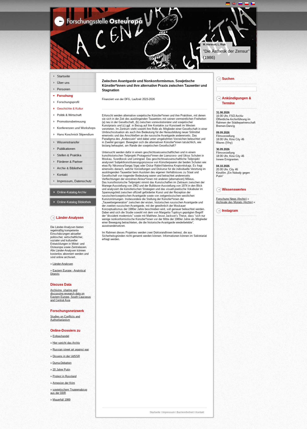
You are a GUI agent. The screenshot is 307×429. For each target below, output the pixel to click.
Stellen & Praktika (69, 155)
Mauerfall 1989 (61, 399)
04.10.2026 (223, 166)
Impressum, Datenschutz (74, 181)
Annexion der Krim (64, 382)
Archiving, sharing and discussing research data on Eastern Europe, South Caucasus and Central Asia (70, 295)
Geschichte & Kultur (70, 108)
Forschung (65, 95)
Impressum (168, 412)
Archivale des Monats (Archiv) (234, 202)
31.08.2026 (223, 112)
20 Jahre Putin (61, 369)
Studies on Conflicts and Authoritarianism (65, 318)
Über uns (63, 82)
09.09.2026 (223, 132)
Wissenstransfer (68, 142)
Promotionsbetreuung (71, 121)
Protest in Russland (64, 376)
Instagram (230, 210)
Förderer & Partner (69, 161)
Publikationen (66, 148)
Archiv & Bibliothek (70, 168)
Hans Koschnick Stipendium (75, 134)
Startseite (63, 76)
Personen (63, 89)
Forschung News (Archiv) (231, 198)
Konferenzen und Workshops (76, 128)
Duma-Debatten (62, 362)
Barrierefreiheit (185, 412)
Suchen (228, 78)
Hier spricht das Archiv (66, 342)
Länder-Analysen (63, 263)
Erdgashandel (61, 336)
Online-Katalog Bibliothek (74, 202)
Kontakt (62, 174)
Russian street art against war (71, 349)
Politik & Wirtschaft (69, 115)
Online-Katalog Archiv (71, 192)
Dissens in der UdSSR (66, 356)
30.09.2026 (223, 149)
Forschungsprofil (68, 102)
